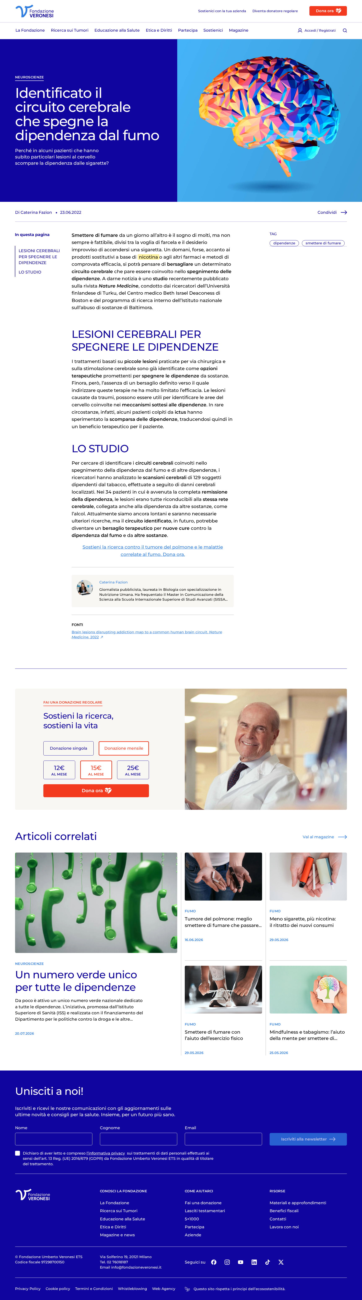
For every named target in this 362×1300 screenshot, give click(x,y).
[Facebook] (213, 1262)
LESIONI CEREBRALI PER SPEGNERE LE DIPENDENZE (39, 256)
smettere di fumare (323, 243)
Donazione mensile (123, 748)
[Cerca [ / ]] (345, 30)
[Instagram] (227, 1262)
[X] (281, 1262)
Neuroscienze (29, 77)
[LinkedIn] (254, 1262)
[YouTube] (240, 1262)
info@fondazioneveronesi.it (136, 1267)
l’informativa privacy (106, 1153)
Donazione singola (68, 748)
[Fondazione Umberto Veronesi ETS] (34, 11)
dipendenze (284, 243)
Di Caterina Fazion (33, 212)
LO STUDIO (30, 272)
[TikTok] (267, 1262)
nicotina (148, 257)
